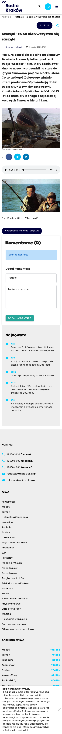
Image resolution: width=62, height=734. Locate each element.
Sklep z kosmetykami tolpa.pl (18, 629)
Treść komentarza (19, 289)
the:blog (6, 614)
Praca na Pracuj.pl (12, 563)
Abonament (8, 548)
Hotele (5, 594)
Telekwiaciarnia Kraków (15, 583)
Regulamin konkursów (14, 543)
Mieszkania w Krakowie (15, 619)
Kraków (6, 507)
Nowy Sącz (8, 522)
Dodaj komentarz (19, 318)
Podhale (6, 527)
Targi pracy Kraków (13, 578)
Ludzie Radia (9, 537)
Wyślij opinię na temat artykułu (22, 231)
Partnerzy (7, 558)
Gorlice (6, 532)
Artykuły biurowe (11, 604)
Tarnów (6, 512)
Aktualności (8, 502)
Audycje (6, 17)
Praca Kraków (9, 568)
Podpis (12, 278)
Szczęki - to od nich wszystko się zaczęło (37, 17)
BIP (4, 553)
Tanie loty (7, 588)
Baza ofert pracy (11, 609)
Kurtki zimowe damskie (15, 599)
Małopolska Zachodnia (15, 517)
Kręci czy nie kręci (14, 47)
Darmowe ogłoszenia (14, 624)
